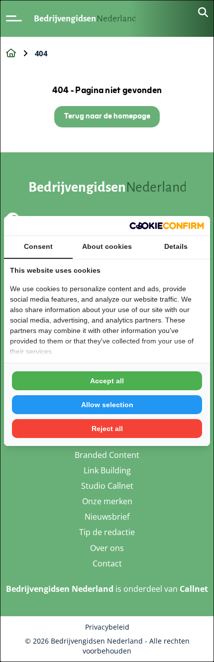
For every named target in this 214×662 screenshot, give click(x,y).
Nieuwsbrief (107, 516)
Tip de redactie (107, 532)
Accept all (107, 381)
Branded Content (107, 454)
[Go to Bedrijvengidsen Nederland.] (11, 53)
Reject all (107, 429)
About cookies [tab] (107, 246)
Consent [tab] (38, 246)
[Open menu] (14, 18)
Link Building (107, 470)
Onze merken (107, 501)
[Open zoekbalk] (203, 12)
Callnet (194, 588)
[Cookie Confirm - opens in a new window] (166, 225)
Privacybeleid (107, 627)
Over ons (107, 548)
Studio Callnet (107, 485)
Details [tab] (176, 246)
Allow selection (107, 405)
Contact (107, 563)
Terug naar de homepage (107, 116)
